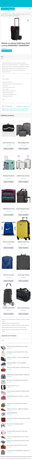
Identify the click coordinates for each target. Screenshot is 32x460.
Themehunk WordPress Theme (23, 458)
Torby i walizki (12, 14)
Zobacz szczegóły (6, 50)
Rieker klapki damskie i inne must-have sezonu (14, 327)
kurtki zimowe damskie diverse (21, 108)
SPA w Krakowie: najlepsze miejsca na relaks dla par (15, 325)
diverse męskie (9, 108)
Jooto (6, 458)
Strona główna (4, 14)
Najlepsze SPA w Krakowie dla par (11, 323)
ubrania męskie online (21, 110)
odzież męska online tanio (9, 110)
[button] (28, 20)
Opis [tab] (2, 56)
